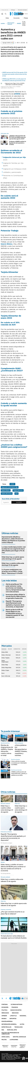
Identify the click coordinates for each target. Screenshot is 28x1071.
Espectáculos (6, 1027)
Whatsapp (22, 998)
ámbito (3, 23)
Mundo (4, 1018)
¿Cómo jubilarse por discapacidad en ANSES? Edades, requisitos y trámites (21, 750)
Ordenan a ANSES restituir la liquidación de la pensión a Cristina (17, 143)
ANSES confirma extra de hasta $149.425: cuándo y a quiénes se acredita (19, 773)
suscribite (21, 13)
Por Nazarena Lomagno (6, 843)
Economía (16, 18)
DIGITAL (5, 1046)
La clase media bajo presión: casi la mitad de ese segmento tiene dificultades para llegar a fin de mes (14, 550)
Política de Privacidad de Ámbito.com (10, 1033)
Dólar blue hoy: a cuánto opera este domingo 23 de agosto (13, 558)
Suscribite (19, 502)
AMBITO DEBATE (23, 1046)
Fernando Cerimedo (22, 9)
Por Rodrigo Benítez (5, 873)
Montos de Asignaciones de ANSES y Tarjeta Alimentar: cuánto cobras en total (7, 750)
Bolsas (10, 648)
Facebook (6, 998)
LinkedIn (14, 998)
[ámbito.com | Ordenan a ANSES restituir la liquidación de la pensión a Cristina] (4, 143)
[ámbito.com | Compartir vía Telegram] (24, 42)
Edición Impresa (7, 1021)
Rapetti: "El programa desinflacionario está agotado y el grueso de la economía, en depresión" (15, 604)
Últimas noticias (16, 1004)
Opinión (4, 1016)
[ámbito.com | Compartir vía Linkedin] (22, 42)
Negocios (15, 1013)
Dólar (7, 18)
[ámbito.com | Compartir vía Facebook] (18, 42)
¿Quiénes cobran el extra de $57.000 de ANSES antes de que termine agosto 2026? (17, 137)
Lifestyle (13, 1016)
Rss (3, 1030)
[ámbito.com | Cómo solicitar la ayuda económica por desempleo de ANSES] (5, 763)
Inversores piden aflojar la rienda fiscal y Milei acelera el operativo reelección (16, 596)
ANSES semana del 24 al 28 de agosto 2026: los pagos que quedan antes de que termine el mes (14, 74)
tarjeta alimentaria (7, 493)
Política (4, 1010)
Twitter (2, 998)
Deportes (13, 1018)
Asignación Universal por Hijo (14, 157)
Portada (5, 1004)
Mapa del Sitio (12, 1030)
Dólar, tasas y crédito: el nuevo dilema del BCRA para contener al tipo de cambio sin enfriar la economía (13, 868)
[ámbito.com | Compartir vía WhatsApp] (15, 42)
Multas (4, 1039)
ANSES (19, 23)
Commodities (17, 648)
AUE (16, 493)
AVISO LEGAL (6, 1037)
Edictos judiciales (19, 1037)
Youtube (18, 998)
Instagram (10, 998)
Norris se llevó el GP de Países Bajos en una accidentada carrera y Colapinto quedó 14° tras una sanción (15, 613)
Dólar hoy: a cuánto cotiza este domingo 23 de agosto (13, 564)
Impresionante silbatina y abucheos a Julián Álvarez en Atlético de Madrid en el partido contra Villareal (13, 540)
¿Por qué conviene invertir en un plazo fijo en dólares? (12, 913)
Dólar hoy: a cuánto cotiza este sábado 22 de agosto (12, 880)
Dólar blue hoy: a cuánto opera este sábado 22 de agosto (14, 904)
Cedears (24, 648)
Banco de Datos (15, 1010)
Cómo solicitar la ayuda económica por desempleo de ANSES (19, 762)
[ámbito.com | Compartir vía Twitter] (20, 42)
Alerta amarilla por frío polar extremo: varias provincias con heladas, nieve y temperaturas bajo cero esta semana (15, 588)
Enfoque (13, 9)
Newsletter (23, 998)
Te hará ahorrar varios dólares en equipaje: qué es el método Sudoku (14, 937)
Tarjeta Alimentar (18, 490)
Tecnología (18, 1027)
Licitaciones (14, 1039)
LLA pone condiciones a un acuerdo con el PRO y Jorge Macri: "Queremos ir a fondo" (12, 571)
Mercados (5, 1013)
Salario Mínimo (6, 244)
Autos (22, 1024)
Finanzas (15, 1007)
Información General (10, 23)
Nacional (23, 1016)
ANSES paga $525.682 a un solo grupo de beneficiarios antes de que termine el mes (14, 79)
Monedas (4, 648)
